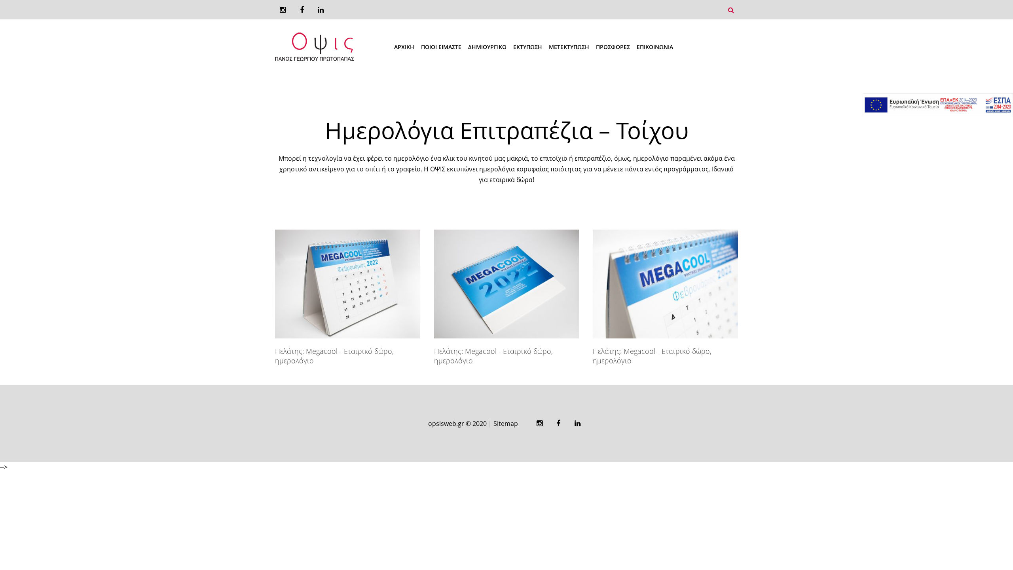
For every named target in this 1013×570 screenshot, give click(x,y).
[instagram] (282, 10)
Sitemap (505, 423)
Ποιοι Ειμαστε (441, 47)
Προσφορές (613, 47)
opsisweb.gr (446, 423)
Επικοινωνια (655, 47)
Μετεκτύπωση (569, 47)
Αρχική (404, 47)
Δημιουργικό (487, 47)
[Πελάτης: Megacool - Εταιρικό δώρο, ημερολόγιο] (347, 284)
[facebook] (301, 10)
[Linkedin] (320, 10)
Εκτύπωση (527, 47)
